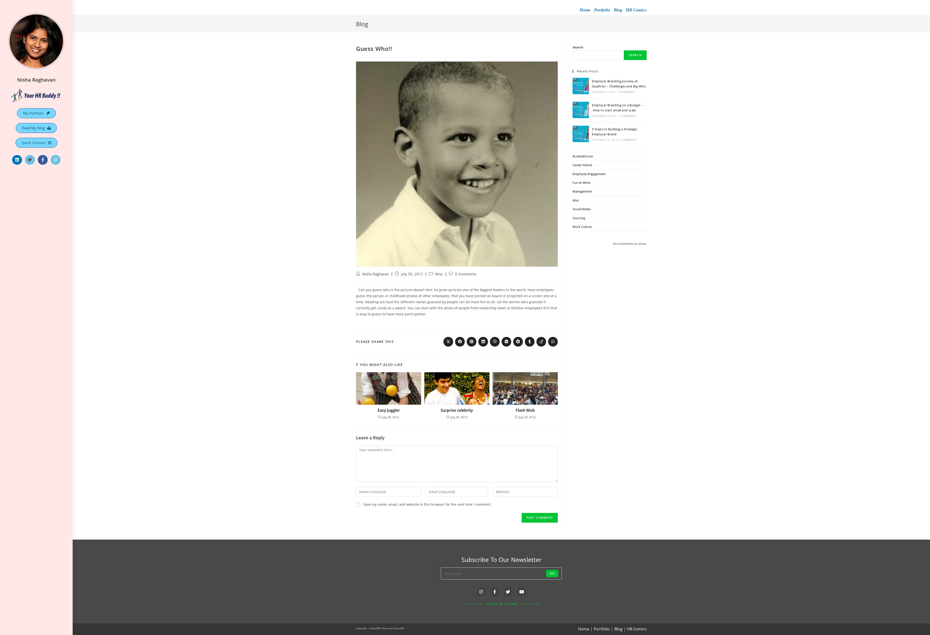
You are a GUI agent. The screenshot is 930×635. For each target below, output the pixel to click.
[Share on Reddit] (518, 342)
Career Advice (582, 165)
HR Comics (636, 10)
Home (585, 10)
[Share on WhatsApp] (553, 342)
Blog (618, 10)
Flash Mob (525, 410)
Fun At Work (581, 182)
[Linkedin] (17, 160)
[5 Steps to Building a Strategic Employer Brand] (581, 134)
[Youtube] (522, 592)
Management (582, 191)
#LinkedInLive (583, 156)
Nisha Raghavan (36, 80)
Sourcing (579, 218)
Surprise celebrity (457, 410)
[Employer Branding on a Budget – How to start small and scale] (581, 110)
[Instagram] (56, 160)
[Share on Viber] (495, 342)
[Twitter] (30, 160)
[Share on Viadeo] (541, 342)
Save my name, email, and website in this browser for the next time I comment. (427, 504)
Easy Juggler (389, 410)
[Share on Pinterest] (471, 342)
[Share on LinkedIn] (483, 342)
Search (578, 47)
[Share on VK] (506, 342)
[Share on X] (448, 342)
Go (552, 573)
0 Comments (465, 274)
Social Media (581, 209)
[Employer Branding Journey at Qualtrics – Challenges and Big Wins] (581, 86)
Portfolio (602, 10)
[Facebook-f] (43, 160)
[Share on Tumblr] (530, 342)
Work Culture (582, 227)
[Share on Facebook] (460, 342)
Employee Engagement (589, 174)
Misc (439, 274)
